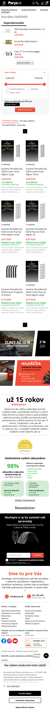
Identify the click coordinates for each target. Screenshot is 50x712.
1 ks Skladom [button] (7, 182)
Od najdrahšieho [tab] (9, 125)
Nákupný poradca (9, 626)
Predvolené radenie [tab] (10, 121)
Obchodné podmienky (10, 610)
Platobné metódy (8, 621)
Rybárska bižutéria (9, 9)
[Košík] (46, 3)
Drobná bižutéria (28, 9)
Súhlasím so (13, 560)
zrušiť (28, 563)
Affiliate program (32, 623)
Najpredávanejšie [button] (14, 22)
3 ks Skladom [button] (31, 182)
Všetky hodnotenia (25, 500)
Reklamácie (6, 616)
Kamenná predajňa (33, 610)
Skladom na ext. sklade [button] (11, 242)
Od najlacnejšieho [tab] (27, 121)
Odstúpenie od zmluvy (11, 613)
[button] (42, 3)
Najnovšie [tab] (21, 125)
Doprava (4, 618)
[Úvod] (15, 3)
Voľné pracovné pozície (35, 621)
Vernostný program (9, 623)
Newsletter (29, 613)
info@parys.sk (16, 596)
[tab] (25, 72)
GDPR (27, 618)
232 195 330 (37, 595)
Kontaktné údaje (32, 616)
